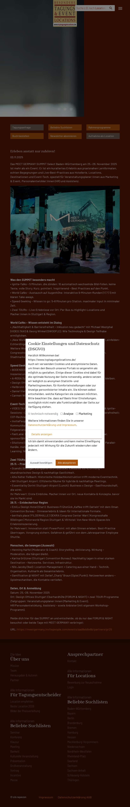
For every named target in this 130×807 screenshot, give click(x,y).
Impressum (69, 425)
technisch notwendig (44, 413)
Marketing (85, 413)
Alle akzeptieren (67, 462)
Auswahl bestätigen (41, 462)
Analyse (68, 413)
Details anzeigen (41, 434)
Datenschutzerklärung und (45, 425)
